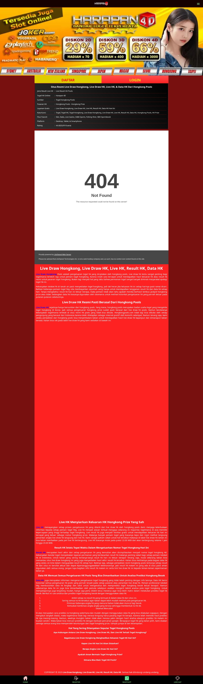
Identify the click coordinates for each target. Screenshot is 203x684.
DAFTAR (68, 80)
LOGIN (135, 80)
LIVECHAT (177, 682)
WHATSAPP (126, 682)
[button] (101, 632)
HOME (25, 682)
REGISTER (76, 682)
